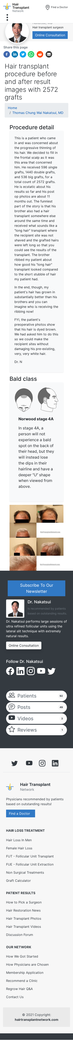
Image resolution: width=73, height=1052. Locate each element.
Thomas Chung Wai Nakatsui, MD (37, 113)
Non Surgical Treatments (25, 872)
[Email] (49, 54)
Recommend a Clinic (22, 981)
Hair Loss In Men (19, 840)
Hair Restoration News (23, 910)
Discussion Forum (19, 935)
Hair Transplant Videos (23, 927)
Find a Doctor (59, 7)
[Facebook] (6, 54)
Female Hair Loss (19, 848)
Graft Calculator (18, 881)
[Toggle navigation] (7, 17)
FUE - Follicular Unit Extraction (30, 864)
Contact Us (15, 997)
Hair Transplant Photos (23, 918)
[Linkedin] (15, 54)
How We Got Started (22, 956)
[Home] (11, 787)
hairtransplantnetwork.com (36, 1020)
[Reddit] (40, 55)
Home (12, 108)
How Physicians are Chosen (27, 964)
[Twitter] (23, 54)
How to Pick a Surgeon (24, 902)
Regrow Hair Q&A (19, 989)
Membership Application (24, 973)
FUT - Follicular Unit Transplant (30, 856)
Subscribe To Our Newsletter (36, 588)
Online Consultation (50, 35)
